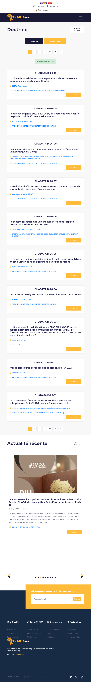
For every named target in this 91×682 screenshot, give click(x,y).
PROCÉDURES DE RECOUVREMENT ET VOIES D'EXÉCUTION (34, 90)
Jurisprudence (53, 629)
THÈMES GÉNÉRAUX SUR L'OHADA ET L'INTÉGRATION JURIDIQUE (36, 163)
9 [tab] (55, 577)
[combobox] (45, 10)
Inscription (54, 6)
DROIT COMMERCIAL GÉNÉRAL (23, 234)
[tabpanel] (45, 493)
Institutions (11, 633)
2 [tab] (38, 577)
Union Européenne (74, 633)
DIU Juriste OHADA (27, 527)
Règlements (32, 637)
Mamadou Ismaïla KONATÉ (22, 194)
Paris (39, 527)
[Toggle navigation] (81, 17)
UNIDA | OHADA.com (15, 677)
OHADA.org (71, 629)
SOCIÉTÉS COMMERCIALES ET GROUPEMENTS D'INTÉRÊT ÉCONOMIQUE (44, 235)
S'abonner (76, 599)
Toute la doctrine (77, 29)
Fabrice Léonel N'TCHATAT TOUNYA (26, 229)
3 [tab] (40, 577)
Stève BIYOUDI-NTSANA (21, 299)
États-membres (14, 637)
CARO (79, 637)
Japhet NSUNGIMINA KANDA (23, 121)
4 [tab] (43, 577)
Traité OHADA (32, 629)
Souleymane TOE (19, 340)
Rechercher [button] (34, 41)
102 (50, 52)
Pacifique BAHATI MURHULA (23, 156)
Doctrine (50, 633)
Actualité (51, 637)
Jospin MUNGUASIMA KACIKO (58, 408)
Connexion (40, 6)
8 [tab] (52, 577)
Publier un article (55, 41)
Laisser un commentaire (35, 509)
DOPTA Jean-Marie (19, 86)
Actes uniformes (34, 633)
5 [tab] (45, 577)
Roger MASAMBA (18, 373)
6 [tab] (47, 577)
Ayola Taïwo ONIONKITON (22, 267)
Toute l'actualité (76, 443)
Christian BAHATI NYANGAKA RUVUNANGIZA (29, 408)
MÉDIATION (60, 90)
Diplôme (14, 527)
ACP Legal (71, 637)
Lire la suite (74, 95)
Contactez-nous (17, 654)
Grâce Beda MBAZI (41, 156)
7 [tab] (50, 577)
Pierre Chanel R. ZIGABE (31, 158)
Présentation (12, 629)
